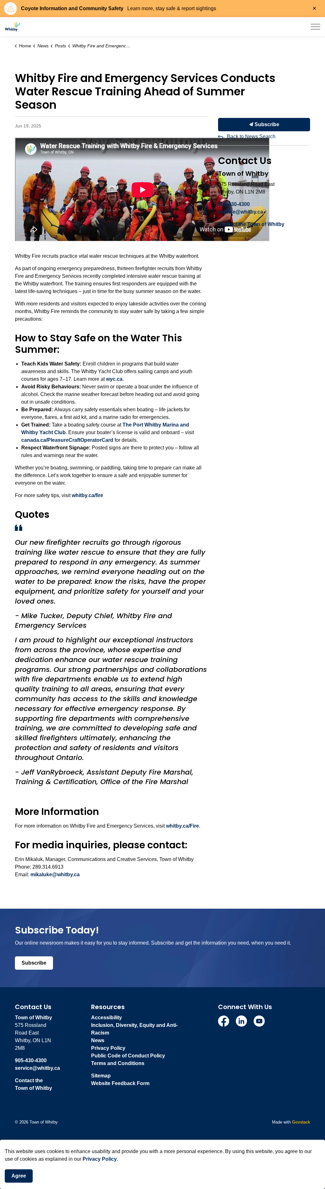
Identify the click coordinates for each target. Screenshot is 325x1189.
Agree (18, 1176)
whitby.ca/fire (87, 495)
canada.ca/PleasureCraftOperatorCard (67, 440)
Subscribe (266, 124)
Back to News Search (251, 136)
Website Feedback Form (120, 1083)
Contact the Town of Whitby (251, 224)
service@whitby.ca (240, 212)
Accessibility (106, 1017)
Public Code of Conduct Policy (128, 1055)
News (97, 1040)
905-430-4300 (234, 204)
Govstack (301, 1122)
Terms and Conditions (117, 1063)
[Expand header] (315, 26)
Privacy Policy (108, 1048)
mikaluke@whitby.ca (55, 874)
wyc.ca (114, 379)
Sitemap (101, 1075)
